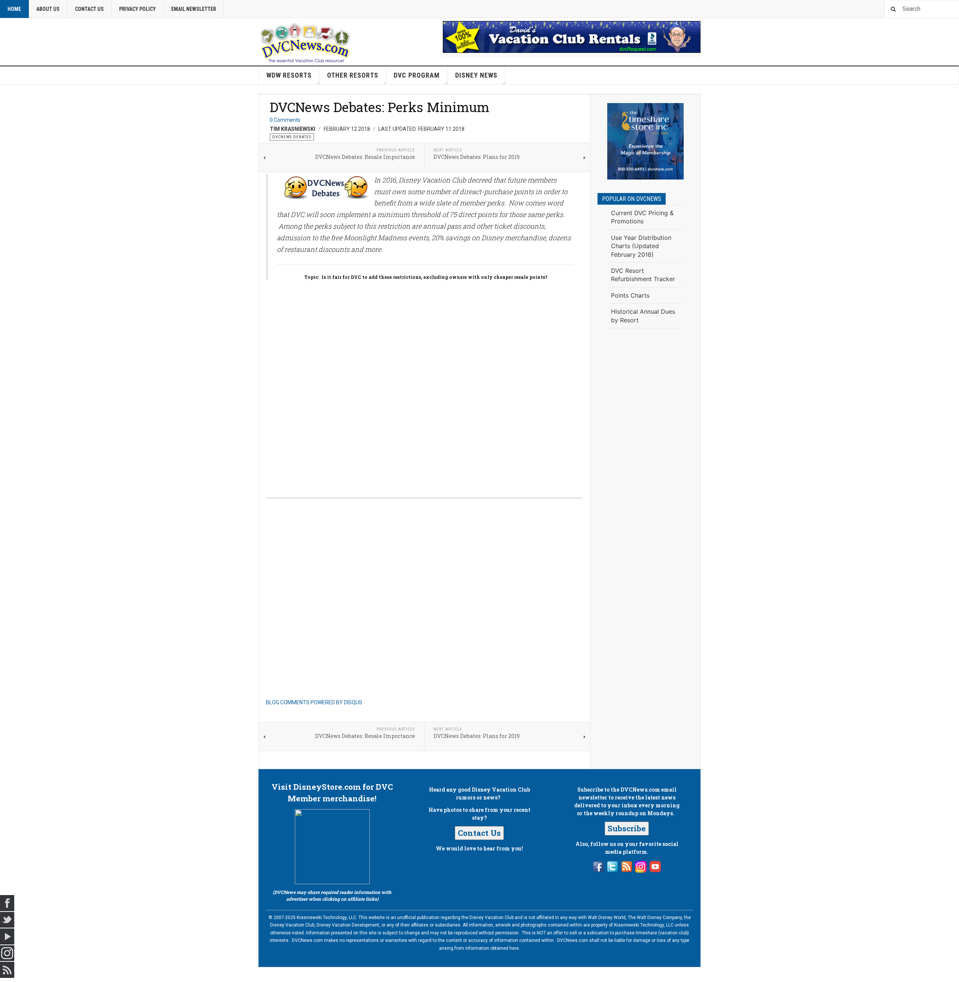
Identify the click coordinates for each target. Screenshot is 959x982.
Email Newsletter (193, 9)
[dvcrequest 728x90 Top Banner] (572, 37)
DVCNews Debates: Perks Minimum (380, 106)
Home (14, 9)
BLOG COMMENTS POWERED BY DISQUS (314, 702)
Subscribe (627, 828)
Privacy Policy (137, 9)
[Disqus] (424, 383)
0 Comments (285, 120)
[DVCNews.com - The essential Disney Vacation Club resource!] (305, 41)
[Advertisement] (645, 457)
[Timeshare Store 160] (645, 141)
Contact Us (89, 9)
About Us (48, 9)
